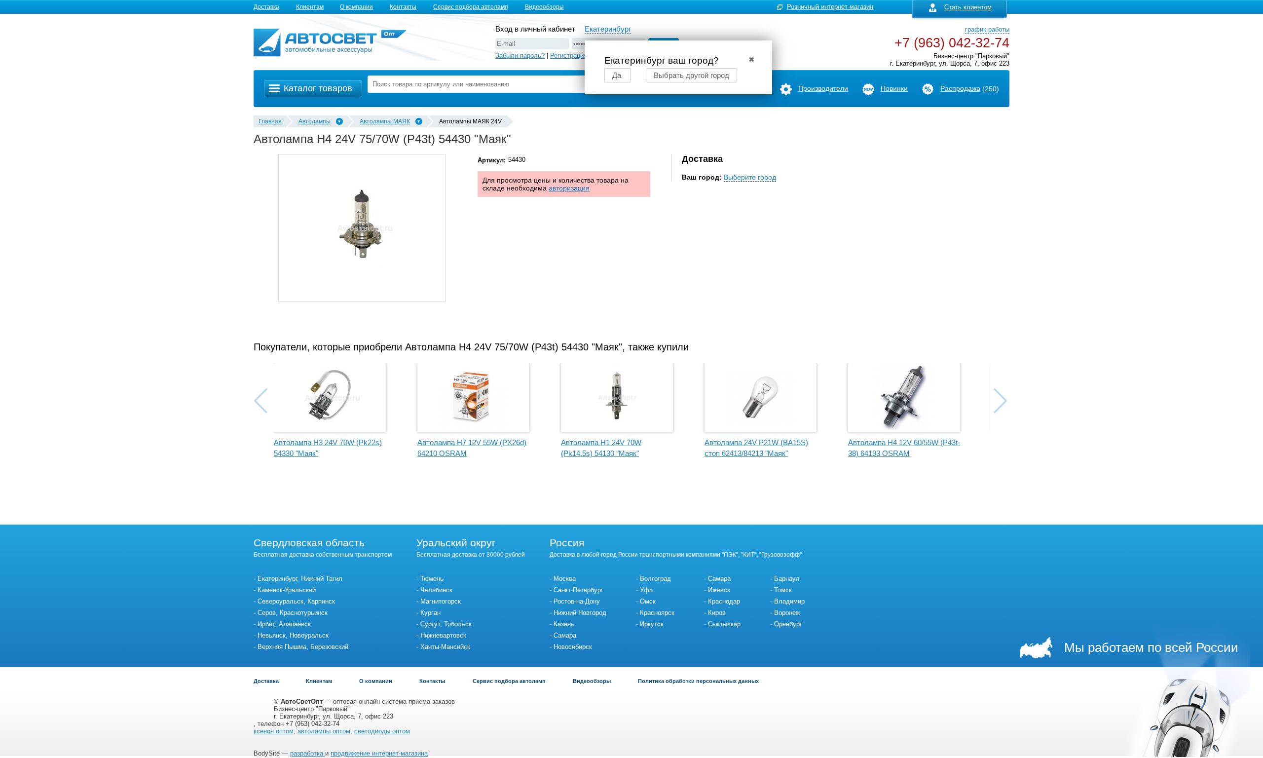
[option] (362, 228)
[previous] (260, 400)
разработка (307, 753)
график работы (987, 29)
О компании (356, 6)
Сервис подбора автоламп (470, 6)
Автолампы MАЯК (385, 121)
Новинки (894, 88)
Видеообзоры (544, 6)
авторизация (569, 188)
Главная (270, 121)
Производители (823, 88)
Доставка (266, 6)
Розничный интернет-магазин (830, 6)
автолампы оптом (323, 731)
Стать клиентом (968, 7)
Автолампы (314, 121)
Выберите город (750, 177)
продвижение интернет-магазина (379, 753)
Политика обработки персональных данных (698, 681)
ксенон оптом (274, 731)
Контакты (403, 6)
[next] (1000, 400)
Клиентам (310, 6)
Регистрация (568, 55)
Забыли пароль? (520, 55)
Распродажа (960, 88)
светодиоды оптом (382, 731)
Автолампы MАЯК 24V (470, 121)
